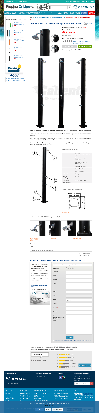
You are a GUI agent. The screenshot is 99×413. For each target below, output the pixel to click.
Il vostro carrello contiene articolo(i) (75, 1)
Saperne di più (49, 405)
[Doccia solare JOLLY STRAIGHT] (9, 41)
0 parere (75, 41)
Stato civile (56, 268)
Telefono (55, 307)
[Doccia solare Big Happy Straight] (9, 33)
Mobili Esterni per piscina (42, 17)
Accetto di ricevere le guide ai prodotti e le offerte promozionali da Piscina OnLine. (73, 340)
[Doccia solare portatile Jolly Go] (9, 58)
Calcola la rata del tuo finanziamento (72, 34)
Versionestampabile (90, 24)
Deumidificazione (53, 12)
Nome (54, 275)
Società (55, 279)
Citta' (54, 295)
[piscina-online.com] (27, 7)
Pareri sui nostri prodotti (20, 1)
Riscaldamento (44, 12)
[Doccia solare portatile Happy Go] (9, 25)
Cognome (55, 271)
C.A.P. (54, 291)
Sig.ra (69, 268)
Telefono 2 (55, 311)
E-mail (54, 303)
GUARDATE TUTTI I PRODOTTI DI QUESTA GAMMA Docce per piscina (15, 79)
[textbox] (79, 292)
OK (91, 383)
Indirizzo (55, 283)
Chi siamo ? (9, 390)
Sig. (74, 268)
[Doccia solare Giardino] (9, 49)
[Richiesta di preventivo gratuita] (85, 46)
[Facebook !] (60, 377)
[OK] (69, 7)
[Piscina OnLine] (31, 18)
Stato (54, 299)
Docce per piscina (57, 17)
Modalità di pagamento (9, 392)
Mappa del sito (9, 1)
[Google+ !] (63, 377)
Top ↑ (75, 390)
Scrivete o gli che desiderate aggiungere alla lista (58, 318)
